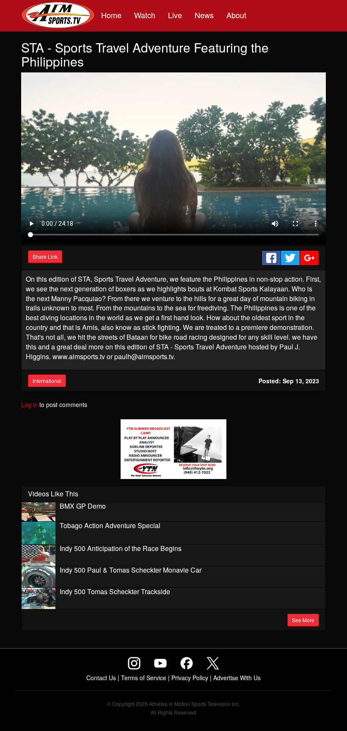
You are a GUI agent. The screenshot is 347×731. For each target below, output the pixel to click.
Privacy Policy (189, 677)
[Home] (58, 16)
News (204, 14)
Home (111, 14)
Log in (29, 404)
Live (175, 14)
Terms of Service (143, 677)
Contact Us (101, 677)
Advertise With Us (237, 677)
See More (303, 619)
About (236, 14)
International (47, 380)
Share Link (45, 256)
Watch (144, 14)
